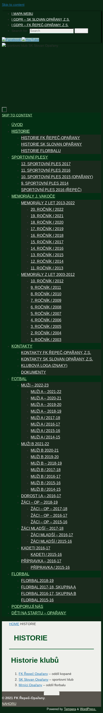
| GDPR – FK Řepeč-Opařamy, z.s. (40, 25)
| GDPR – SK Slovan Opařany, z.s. (40, 19)
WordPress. (88, 709)
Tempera (70, 709)
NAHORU (9, 704)
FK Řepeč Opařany (33, 674)
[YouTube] (30, 40)
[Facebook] (12, 40)
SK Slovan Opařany (33, 679)
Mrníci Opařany (30, 685)
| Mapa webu (22, 14)
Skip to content (13, 4)
